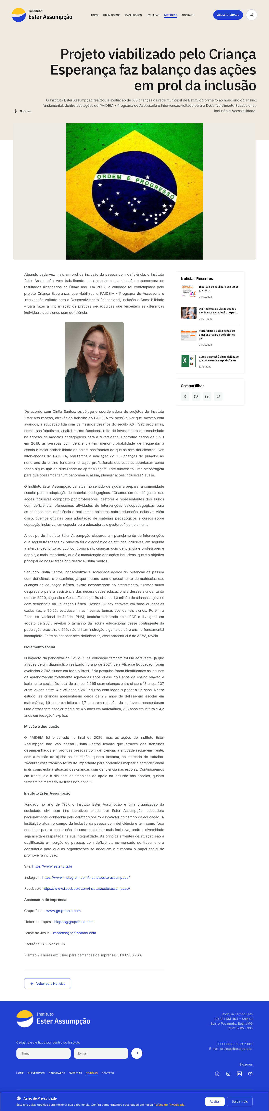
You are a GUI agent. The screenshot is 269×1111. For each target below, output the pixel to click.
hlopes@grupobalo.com (74, 922)
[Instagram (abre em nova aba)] (228, 1073)
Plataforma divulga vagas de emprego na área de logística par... (217, 334)
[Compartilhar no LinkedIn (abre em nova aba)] (207, 396)
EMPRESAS (75, 1073)
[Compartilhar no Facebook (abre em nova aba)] (185, 396)
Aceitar (215, 1101)
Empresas (153, 15)
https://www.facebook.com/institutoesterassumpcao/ (86, 888)
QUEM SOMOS (36, 1073)
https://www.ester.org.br (52, 866)
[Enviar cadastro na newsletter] (136, 1053)
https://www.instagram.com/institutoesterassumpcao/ (86, 877)
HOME (20, 1073)
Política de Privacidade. (169, 1104)
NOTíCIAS (92, 1073)
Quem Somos (112, 15)
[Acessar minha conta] (251, 14)
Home (94, 15)
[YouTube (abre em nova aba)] (250, 1073)
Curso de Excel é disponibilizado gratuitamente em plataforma (219, 358)
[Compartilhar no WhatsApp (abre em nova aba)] (218, 396)
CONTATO (108, 1073)
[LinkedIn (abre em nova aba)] (239, 1073)
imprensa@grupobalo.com (74, 933)
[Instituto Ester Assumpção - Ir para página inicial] (42, 15)
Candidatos (133, 15)
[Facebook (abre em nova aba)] (217, 1073)
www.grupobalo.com (63, 911)
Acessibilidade (228, 15)
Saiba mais (240, 1101)
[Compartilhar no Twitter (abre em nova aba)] (196, 396)
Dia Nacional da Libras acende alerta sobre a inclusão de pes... (218, 310)
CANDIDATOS (57, 1073)
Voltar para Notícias (50, 984)
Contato (188, 15)
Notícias (170, 15)
